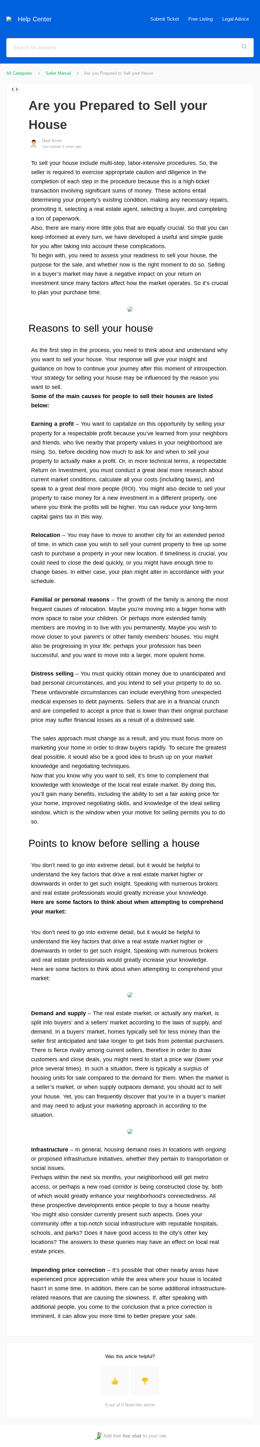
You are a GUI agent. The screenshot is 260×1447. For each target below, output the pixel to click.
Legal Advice (235, 19)
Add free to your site (134, 1435)
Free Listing (200, 19)
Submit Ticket (164, 19)
